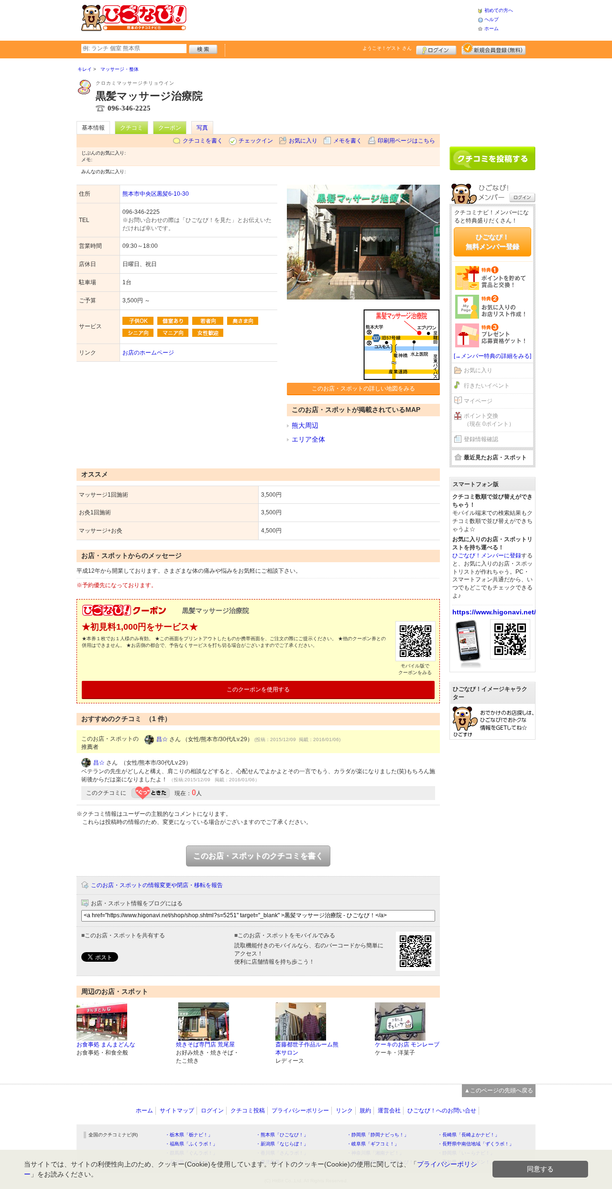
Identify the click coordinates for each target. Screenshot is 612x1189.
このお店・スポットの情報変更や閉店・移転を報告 (157, 885)
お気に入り (303, 140)
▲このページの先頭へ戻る (498, 1090)
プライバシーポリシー (300, 1110)
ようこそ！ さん (387, 48)
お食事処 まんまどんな (105, 1044)
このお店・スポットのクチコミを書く (258, 856)
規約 (365, 1110)
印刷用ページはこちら (406, 140)
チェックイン (256, 140)
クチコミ (131, 127)
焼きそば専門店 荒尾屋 (205, 1044)
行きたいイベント (487, 385)
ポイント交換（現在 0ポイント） (489, 419)
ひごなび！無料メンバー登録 (492, 241)
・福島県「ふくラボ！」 (191, 1143)
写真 (202, 127)
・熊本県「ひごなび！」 (282, 1134)
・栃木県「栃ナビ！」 (189, 1134)
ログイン (436, 49)
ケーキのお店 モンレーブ (407, 1044)
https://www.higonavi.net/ (494, 612)
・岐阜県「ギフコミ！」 (373, 1143)
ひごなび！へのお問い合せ (441, 1110)
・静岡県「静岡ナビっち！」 (378, 1134)
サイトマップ (177, 1110)
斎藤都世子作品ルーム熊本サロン (307, 1048)
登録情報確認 (481, 439)
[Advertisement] (332, 19)
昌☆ (162, 739)
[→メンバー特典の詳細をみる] (492, 356)
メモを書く (347, 140)
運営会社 (389, 1110)
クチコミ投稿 (247, 1110)
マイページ (478, 401)
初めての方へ (498, 10)
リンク (344, 1110)
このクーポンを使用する (258, 689)
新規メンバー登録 (493, 49)
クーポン (169, 127)
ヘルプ (491, 19)
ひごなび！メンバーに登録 (486, 555)
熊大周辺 (305, 425)
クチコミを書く (203, 140)
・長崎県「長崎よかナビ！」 (468, 1134)
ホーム (491, 28)
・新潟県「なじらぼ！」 (282, 1143)
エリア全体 (308, 439)
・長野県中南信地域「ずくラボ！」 (475, 1143)
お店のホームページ (148, 352)
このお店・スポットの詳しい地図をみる (363, 388)
